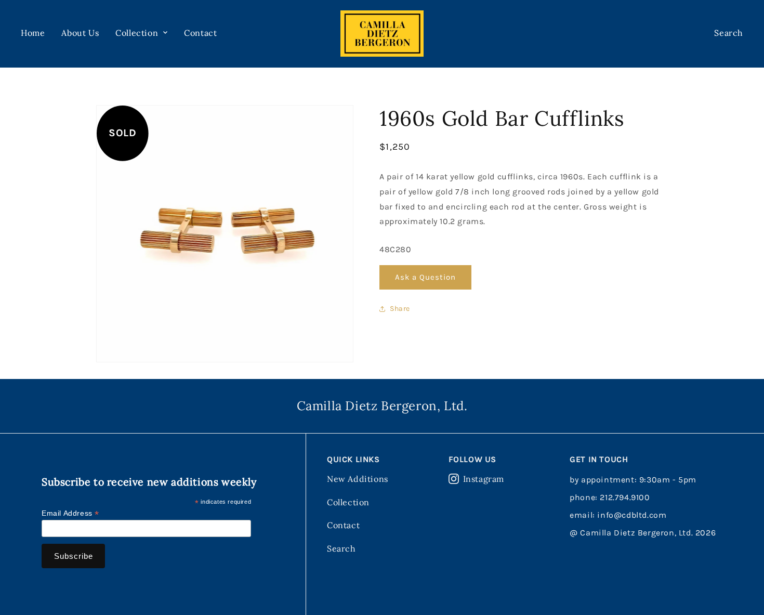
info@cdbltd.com (631, 515)
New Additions (357, 479)
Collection (348, 502)
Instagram (483, 479)
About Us (80, 33)
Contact (200, 33)
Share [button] (400, 308)
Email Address (70, 513)
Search (341, 548)
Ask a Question (425, 277)
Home (33, 33)
